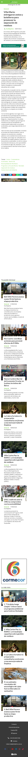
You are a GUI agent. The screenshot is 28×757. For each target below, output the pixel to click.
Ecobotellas (4, 161)
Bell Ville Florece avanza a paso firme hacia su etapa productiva (14, 299)
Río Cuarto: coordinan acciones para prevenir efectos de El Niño (13, 341)
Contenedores (15, 159)
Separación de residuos (8, 168)
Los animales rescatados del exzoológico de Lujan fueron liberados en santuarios (12, 686)
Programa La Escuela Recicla (9, 166)
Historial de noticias (14, 727)
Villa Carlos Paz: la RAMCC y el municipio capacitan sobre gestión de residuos (14, 458)
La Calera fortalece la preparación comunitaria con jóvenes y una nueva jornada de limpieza (14, 420)
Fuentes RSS (14, 730)
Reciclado (21, 166)
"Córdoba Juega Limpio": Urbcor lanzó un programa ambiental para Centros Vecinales (13, 607)
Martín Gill (12, 161)
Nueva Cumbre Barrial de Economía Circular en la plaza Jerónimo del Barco (14, 382)
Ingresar (14, 733)
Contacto (14, 724)
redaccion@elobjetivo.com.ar (14, 744)
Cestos (8, 159)
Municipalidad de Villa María (9, 164)
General (6, 9)
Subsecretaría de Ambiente (9, 170)
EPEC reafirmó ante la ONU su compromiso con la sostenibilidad (13, 501)
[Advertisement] (14, 201)
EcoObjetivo (10, 29)
